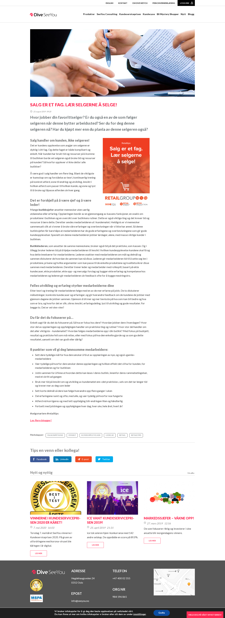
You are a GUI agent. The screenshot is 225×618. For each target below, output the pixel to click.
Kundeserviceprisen (130, 14)
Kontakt (122, 3)
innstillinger (139, 614)
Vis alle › (191, 473)
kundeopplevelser (90, 435)
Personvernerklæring (164, 3)
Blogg (191, 14)
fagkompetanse (55, 435)
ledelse (110, 435)
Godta (161, 612)
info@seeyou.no (80, 600)
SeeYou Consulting (107, 14)
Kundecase (149, 14)
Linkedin (64, 459)
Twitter (106, 459)
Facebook (42, 459)
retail (122, 435)
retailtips (136, 435)
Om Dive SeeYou (140, 3)
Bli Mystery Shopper (168, 14)
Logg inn (184, 3)
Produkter (89, 14)
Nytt (183, 14)
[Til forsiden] (43, 15)
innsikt (72, 435)
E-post (85, 459)
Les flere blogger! (41, 420)
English (109, 3)
